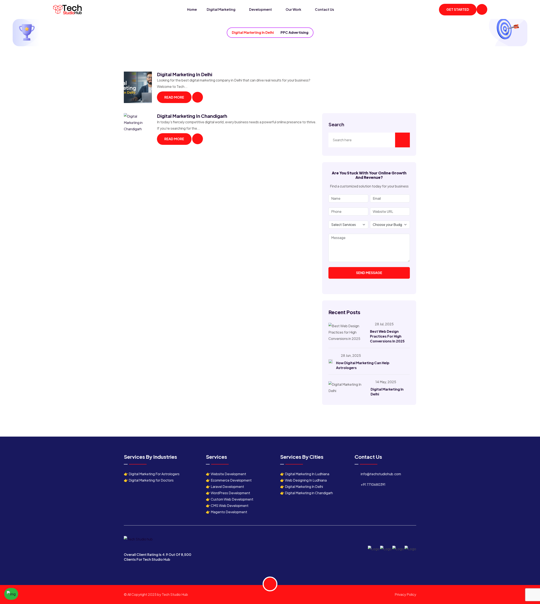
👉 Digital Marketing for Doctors (149, 480)
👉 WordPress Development (228, 493)
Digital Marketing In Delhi (253, 32)
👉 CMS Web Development (227, 505)
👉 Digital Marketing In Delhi (301, 486)
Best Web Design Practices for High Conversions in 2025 (387, 336)
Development (261, 9)
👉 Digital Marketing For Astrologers (152, 474)
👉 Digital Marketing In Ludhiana (304, 474)
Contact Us (324, 9)
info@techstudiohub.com (381, 474)
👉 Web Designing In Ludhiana (303, 480)
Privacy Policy (405, 594)
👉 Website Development (226, 474)
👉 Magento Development (226, 512)
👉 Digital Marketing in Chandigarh (306, 493)
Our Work (294, 9)
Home (192, 9)
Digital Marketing (221, 9)
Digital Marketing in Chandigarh (192, 116)
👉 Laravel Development (225, 486)
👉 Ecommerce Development (229, 480)
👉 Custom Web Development (229, 499)
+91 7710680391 (373, 484)
